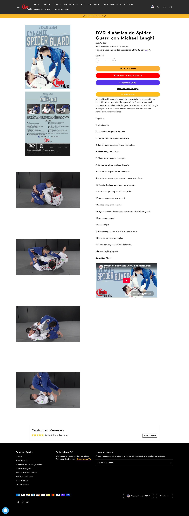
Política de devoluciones (26, 472)
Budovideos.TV (64, 452)
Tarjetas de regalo (23, 468)
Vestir (47, 4)
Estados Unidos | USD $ (140, 496)
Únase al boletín (105, 452)
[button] (18, 7)
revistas (128, 4)
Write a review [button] (150, 435)
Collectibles (71, 4)
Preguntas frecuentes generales (29, 464)
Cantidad (100, 55)
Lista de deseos (22, 484)
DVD (83, 4)
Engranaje (94, 4)
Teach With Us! (22, 480)
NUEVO (37, 4)
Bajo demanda (62, 9)
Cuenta (19, 456)
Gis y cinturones (112, 4)
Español (163, 496)
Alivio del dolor (43, 9)
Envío (98, 46)
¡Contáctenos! (21, 460)
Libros (57, 4)
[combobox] (158, 8)
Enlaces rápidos (24, 452)
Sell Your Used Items (24, 476)
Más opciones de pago (127, 88)
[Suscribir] (170, 462)
